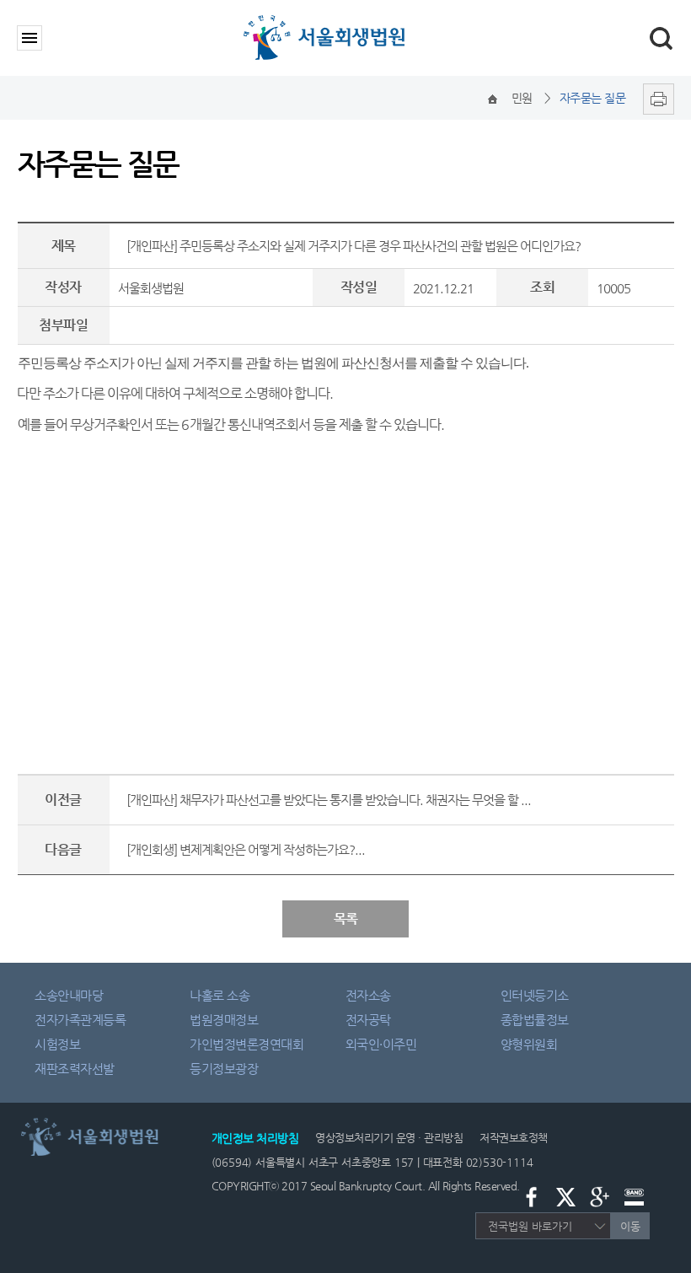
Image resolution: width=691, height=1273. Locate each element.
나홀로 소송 (219, 995)
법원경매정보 (224, 1019)
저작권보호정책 (513, 1137)
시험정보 (57, 1044)
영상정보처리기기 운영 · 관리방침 (389, 1137)
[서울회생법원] (102, 1121)
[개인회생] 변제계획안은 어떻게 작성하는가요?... (245, 849)
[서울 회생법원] (345, 19)
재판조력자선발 (75, 1068)
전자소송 (368, 995)
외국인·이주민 (381, 1044)
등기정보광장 (224, 1068)
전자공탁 (368, 1019)
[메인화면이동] (492, 98)
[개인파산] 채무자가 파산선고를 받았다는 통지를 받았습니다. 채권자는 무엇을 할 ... (328, 799)
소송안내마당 (69, 995)
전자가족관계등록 (80, 1019)
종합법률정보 (535, 1019)
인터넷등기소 (535, 995)
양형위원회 (529, 1044)
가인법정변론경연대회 (246, 1044)
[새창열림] (654, 98)
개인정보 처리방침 (255, 1138)
